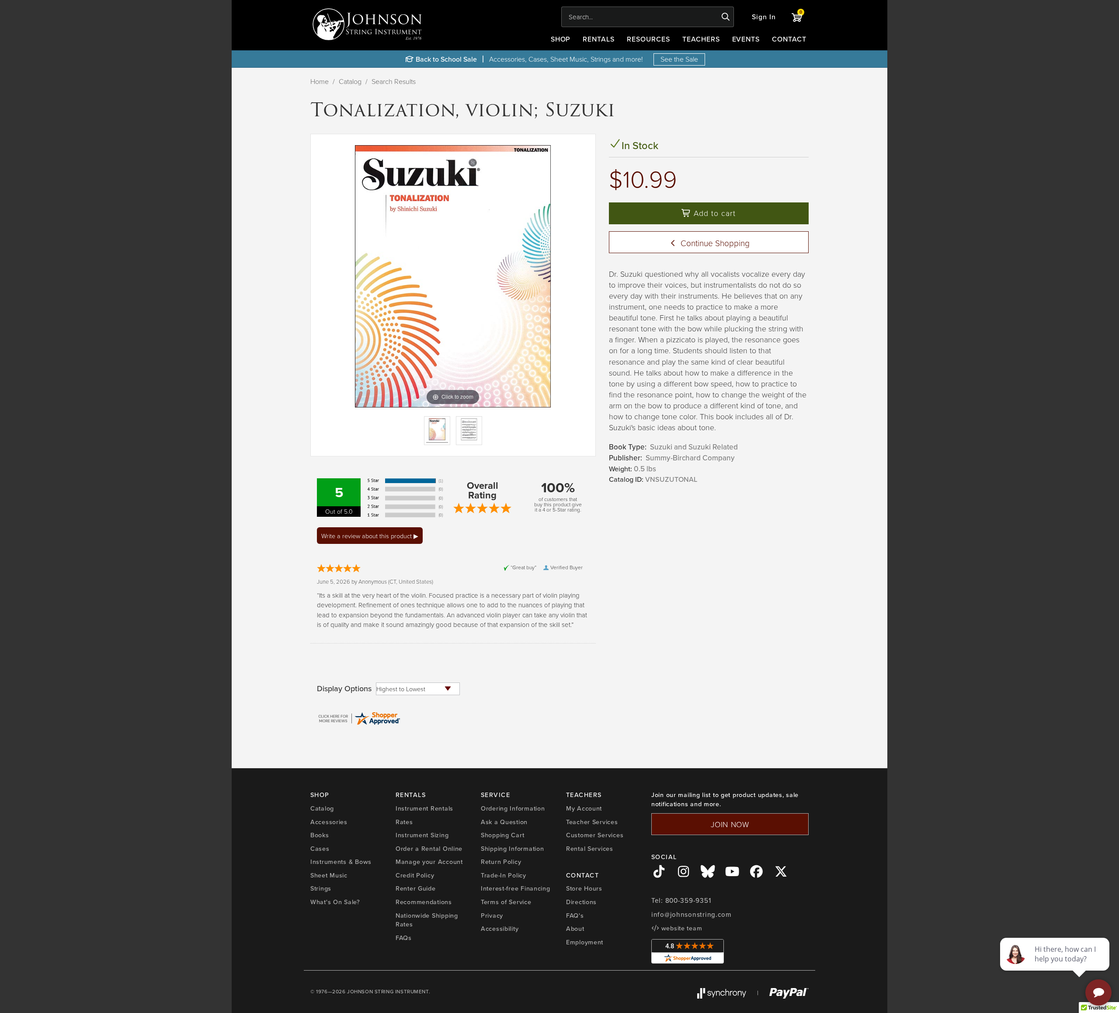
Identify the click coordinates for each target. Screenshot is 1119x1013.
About (575, 928)
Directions (581, 901)
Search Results (394, 81)
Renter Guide (416, 888)
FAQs (404, 937)
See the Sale (679, 59)
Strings (320, 888)
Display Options (344, 689)
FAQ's (575, 915)
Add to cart (713, 213)
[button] (764, 16)
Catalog (350, 81)
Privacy (492, 915)
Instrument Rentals (424, 808)
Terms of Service (506, 901)
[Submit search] (726, 17)
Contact (789, 39)
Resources (648, 39)
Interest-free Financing (515, 888)
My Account (584, 808)
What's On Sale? (335, 901)
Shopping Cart (502, 834)
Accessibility (499, 928)
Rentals (599, 39)
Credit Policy (415, 875)
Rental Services (589, 848)
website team (680, 928)
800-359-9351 (688, 900)
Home (319, 81)
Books (319, 834)
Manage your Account (429, 861)
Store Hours (584, 888)
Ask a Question (504, 821)
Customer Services (594, 834)
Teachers (701, 39)
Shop (561, 39)
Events (746, 39)
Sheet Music (329, 875)
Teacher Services (592, 821)
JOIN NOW (730, 824)
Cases (320, 848)
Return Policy (501, 861)
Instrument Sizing (422, 834)
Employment (584, 942)
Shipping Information (512, 848)
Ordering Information (513, 808)
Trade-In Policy (503, 875)
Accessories (329, 821)
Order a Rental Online (429, 848)
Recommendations (424, 901)
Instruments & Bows (341, 861)
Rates (404, 821)
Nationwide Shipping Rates (427, 920)
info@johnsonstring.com (691, 914)
